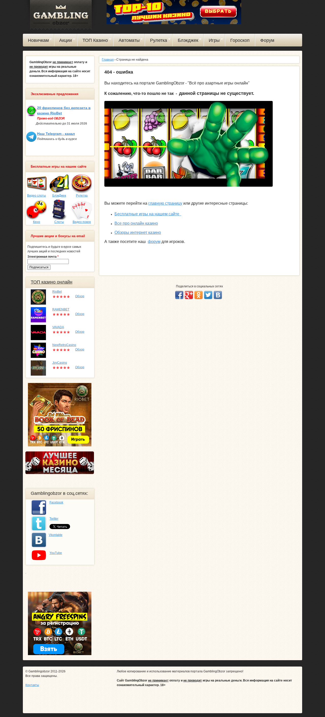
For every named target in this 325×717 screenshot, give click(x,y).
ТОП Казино (92, 41)
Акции (63, 41)
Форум (267, 40)
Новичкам (36, 41)
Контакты (32, 685)
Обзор (79, 296)
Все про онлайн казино (136, 223)
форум (154, 241)
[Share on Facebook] (179, 295)
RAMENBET (60, 309)
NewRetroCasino (64, 345)
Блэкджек (185, 41)
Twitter (54, 518)
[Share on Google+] (189, 295)
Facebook (56, 502)
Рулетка (156, 41)
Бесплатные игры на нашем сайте (148, 214)
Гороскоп (240, 40)
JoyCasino (59, 362)
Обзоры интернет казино (138, 232)
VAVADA (58, 327)
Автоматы (126, 41)
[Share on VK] (218, 295)
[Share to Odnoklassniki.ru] (198, 295)
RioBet (57, 291)
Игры (212, 41)
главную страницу (165, 203)
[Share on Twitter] (208, 295)
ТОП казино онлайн (51, 282)
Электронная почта (43, 256)
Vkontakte (55, 535)
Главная (108, 59)
